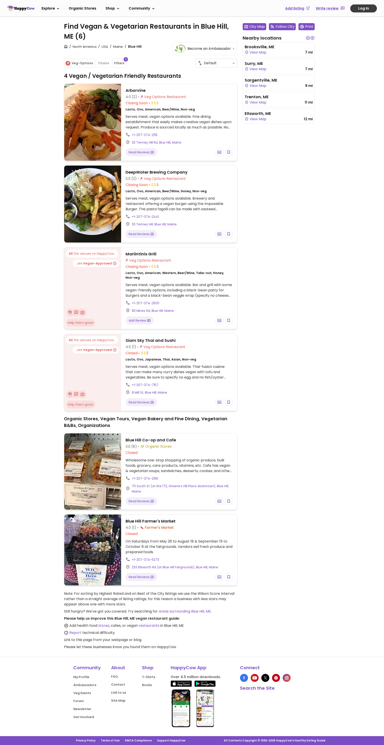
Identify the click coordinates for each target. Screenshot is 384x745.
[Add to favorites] (229, 152)
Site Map (118, 700)
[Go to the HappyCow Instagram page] (287, 678)
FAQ (114, 676)
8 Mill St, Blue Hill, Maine (149, 392)
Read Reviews (139, 152)
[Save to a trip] (219, 152)
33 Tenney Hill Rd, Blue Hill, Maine (156, 142)
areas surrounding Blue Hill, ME (185, 611)
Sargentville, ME (261, 80)
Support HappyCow (171, 740)
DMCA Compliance (138, 740)
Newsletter (82, 709)
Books (147, 685)
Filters (120, 62)
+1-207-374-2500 (145, 303)
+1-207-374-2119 (144, 135)
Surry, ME (254, 63)
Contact (118, 684)
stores (103, 625)
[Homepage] (21, 8)
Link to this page (78, 639)
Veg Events (82, 693)
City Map (257, 26)
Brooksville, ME (259, 47)
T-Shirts (148, 677)
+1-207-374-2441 (145, 216)
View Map (257, 52)
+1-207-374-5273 (145, 559)
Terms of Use (110, 740)
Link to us (118, 692)
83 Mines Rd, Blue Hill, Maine (153, 310)
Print (309, 26)
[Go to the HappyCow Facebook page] (244, 678)
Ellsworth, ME (258, 113)
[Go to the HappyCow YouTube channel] (255, 678)
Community (139, 8)
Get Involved (83, 717)
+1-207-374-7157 (145, 385)
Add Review (138, 320)
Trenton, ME (257, 97)
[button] (308, 38)
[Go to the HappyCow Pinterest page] (276, 678)
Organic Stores (82, 8)
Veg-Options (82, 63)
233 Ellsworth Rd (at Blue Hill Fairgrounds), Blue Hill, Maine (175, 567)
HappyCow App (188, 668)
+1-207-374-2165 (145, 478)
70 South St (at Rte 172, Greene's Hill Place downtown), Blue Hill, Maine (180, 489)
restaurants (149, 625)
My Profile (81, 677)
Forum (78, 701)
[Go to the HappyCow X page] (265, 678)
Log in (363, 8)
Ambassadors (84, 685)
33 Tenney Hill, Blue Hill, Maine (154, 224)
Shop (110, 8)
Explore (48, 8)
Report (75, 632)
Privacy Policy (86, 740)
